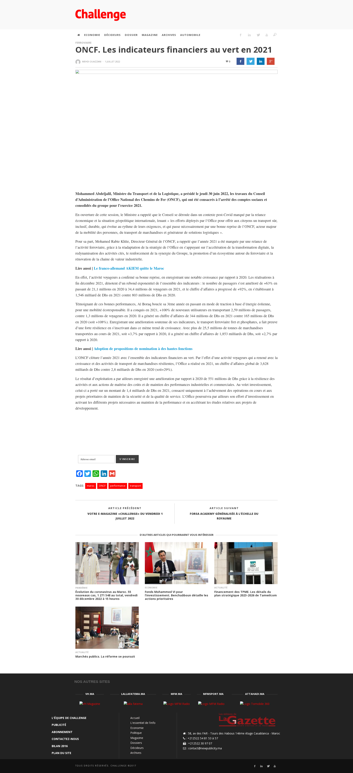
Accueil (135, 718)
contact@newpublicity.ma (205, 748)
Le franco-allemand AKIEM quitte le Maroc (129, 268)
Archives (135, 753)
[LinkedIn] (249, 34)
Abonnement (62, 732)
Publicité (59, 725)
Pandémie (81, 587)
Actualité (220, 587)
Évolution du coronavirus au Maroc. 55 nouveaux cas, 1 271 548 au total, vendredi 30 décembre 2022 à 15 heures (106, 595)
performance (117, 485)
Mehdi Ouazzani (91, 61)
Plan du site (61, 753)
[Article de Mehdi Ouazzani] (78, 61)
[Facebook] (240, 34)
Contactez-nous (65, 739)
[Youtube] (266, 34)
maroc (90, 485)
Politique (136, 733)
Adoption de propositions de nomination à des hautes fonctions (143, 348)
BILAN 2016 (60, 746)
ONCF (102, 485)
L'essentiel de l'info (142, 723)
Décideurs (137, 748)
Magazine (136, 738)
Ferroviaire (83, 42)
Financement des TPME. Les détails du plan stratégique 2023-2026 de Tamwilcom (245, 593)
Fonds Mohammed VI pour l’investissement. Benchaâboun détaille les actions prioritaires (176, 595)
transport (135, 485)
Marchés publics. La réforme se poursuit (105, 656)
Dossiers (136, 743)
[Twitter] (258, 34)
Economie (151, 587)
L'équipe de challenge (69, 718)
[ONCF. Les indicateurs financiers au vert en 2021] (176, 127)
